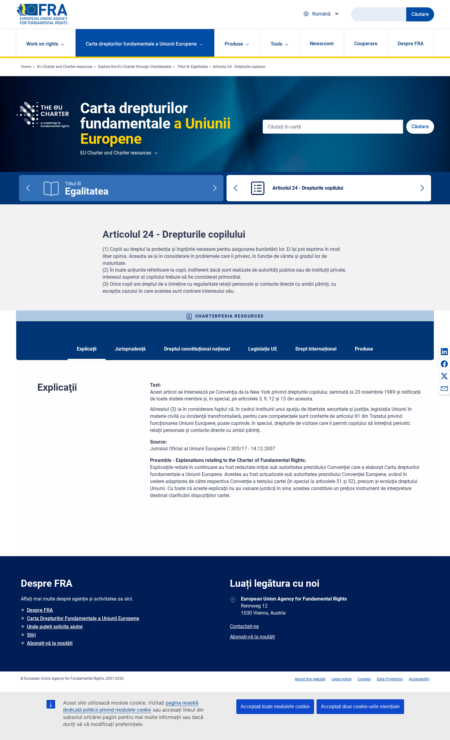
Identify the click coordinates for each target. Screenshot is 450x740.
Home (26, 67)
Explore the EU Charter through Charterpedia (134, 67)
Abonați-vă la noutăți (50, 643)
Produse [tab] (364, 349)
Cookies (364, 679)
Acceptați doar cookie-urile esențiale (360, 706)
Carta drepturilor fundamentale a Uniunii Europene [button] (141, 44)
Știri (31, 635)
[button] (444, 351)
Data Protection (390, 679)
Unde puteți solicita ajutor (55, 627)
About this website (310, 679)
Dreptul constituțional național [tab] (197, 349)
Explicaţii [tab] (86, 349)
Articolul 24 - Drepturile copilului (239, 67)
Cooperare (365, 43)
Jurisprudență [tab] (130, 349)
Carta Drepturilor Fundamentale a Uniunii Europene (83, 618)
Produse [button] (234, 44)
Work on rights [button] (42, 44)
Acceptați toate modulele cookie (275, 706)
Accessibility (419, 679)
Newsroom (322, 43)
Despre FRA (411, 43)
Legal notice (341, 679)
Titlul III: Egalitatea (192, 67)
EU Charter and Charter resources (64, 67)
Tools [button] (276, 44)
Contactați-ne (244, 626)
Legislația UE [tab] (262, 349)
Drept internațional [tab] (315, 349)
